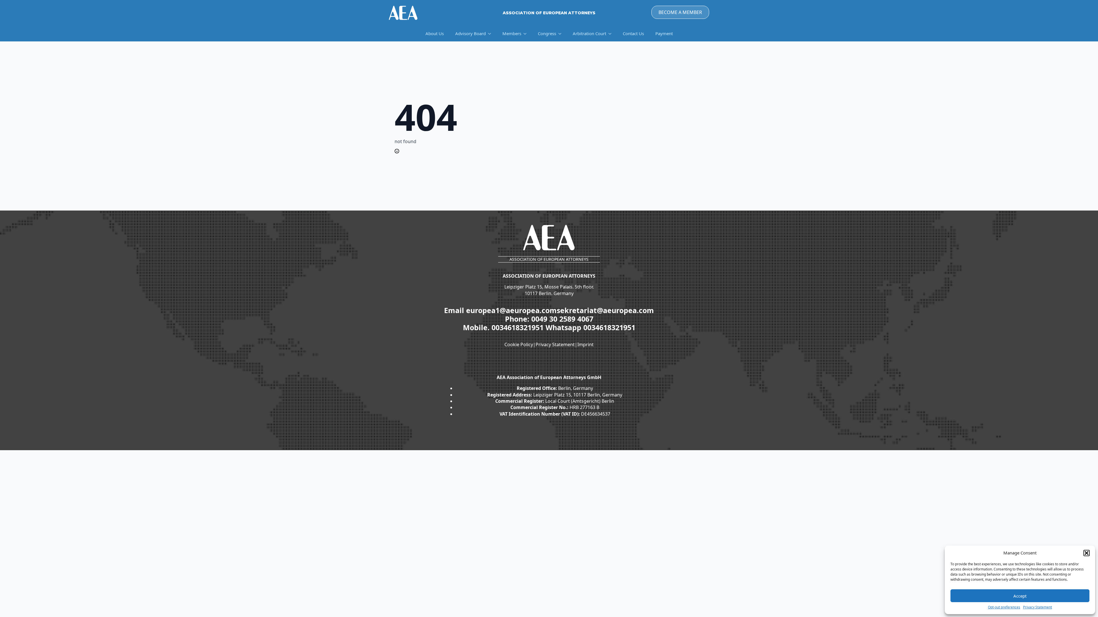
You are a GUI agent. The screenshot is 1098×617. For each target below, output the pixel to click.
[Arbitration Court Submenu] (611, 33)
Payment (664, 33)
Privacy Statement (1037, 607)
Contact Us (633, 33)
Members (511, 33)
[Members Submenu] (526, 33)
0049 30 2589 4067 (562, 319)
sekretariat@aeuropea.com (605, 310)
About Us (434, 33)
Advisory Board (470, 33)
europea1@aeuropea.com (511, 310)
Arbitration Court (589, 33)
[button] (1086, 553)
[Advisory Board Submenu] (491, 33)
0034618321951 (519, 327)
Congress (547, 33)
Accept (1020, 596)
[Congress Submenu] (561, 33)
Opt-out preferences (1004, 607)
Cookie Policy (518, 344)
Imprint (585, 344)
